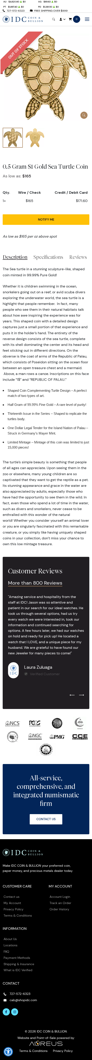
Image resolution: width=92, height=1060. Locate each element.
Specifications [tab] (48, 257)
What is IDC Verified (18, 970)
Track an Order (60, 903)
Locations (10, 945)
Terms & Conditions (18, 915)
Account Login (60, 897)
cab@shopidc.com (23, 1000)
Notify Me (46, 219)
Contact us (11, 897)
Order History (59, 909)
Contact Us (46, 819)
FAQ (6, 951)
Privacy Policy (13, 909)
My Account (12, 903)
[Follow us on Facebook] (6, 1011)
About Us (10, 939)
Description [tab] (15, 257)
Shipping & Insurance (19, 964)
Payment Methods (17, 958)
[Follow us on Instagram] (14, 1011)
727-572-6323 (16, 10)
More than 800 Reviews (35, 583)
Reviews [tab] (78, 257)
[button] (8, 1052)
